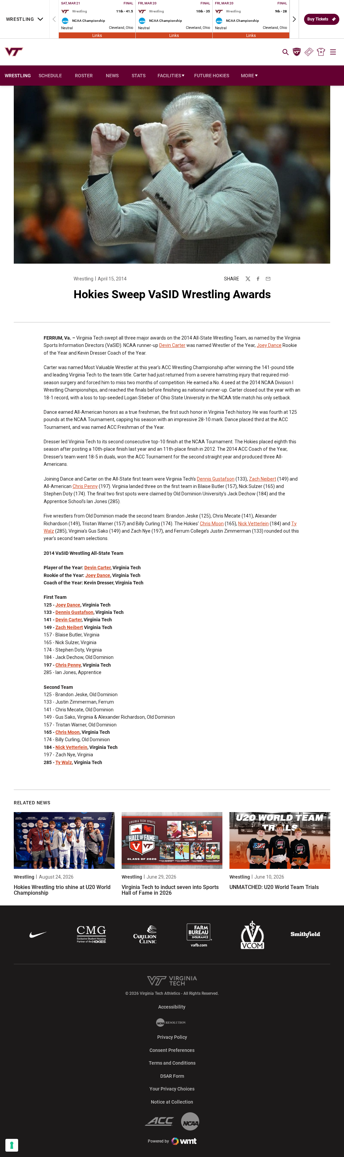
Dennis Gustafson (215, 479)
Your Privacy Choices (172, 1089)
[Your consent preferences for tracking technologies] (11, 1145)
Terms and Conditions (172, 1063)
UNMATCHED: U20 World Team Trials (274, 887)
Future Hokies (211, 75)
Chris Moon (212, 523)
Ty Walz (63, 762)
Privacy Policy (172, 1037)
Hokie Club (296, 52)
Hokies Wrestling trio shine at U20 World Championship (62, 890)
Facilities (169, 75)
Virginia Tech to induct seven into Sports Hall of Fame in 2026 (170, 890)
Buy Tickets (317, 19)
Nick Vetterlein (253, 523)
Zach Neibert (262, 479)
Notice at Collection (172, 1102)
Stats (138, 75)
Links (97, 35)
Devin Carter (172, 345)
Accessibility (171, 1007)
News (112, 75)
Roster (84, 75)
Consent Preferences (172, 1050)
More (247, 75)
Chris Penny (85, 486)
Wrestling (83, 278)
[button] (294, 19)
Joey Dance (269, 345)
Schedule (50, 75)
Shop (321, 52)
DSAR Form (172, 1076)
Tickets (308, 52)
